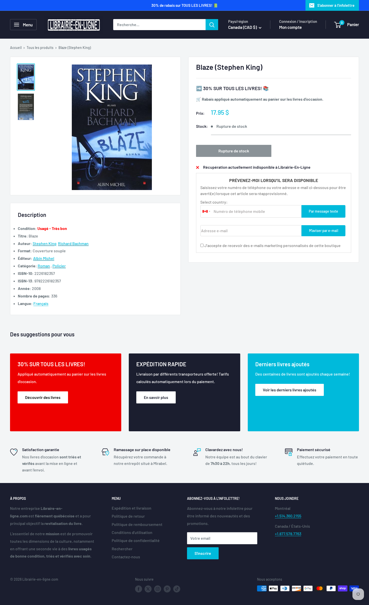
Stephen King (44, 243)
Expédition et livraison (131, 508)
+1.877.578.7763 (288, 533)
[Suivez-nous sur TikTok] (176, 588)
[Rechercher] (212, 24)
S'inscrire (203, 553)
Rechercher (122, 548)
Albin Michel (43, 258)
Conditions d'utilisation (132, 532)
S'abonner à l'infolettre (335, 5)
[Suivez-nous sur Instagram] (157, 588)
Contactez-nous (126, 556)
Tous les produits (40, 47)
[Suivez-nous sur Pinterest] (167, 588)
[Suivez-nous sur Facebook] (138, 588)
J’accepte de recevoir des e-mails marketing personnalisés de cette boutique (272, 245)
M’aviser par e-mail (323, 230)
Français (40, 303)
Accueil (16, 47)
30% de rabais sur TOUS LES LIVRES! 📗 (184, 5)
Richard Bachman (73, 243)
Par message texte (323, 211)
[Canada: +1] (206, 211)
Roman (44, 265)
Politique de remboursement (137, 524)
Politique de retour (128, 516)
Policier (59, 265)
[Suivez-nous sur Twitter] (148, 588)
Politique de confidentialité (136, 540)
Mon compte (290, 27)
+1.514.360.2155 (288, 515)
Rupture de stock (233, 150)
